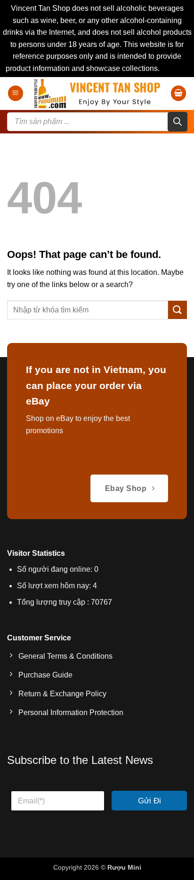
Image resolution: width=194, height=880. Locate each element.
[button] (15, 93)
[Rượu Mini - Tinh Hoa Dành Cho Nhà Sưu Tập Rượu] (97, 93)
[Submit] (177, 310)
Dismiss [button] (175, 68)
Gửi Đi (149, 800)
